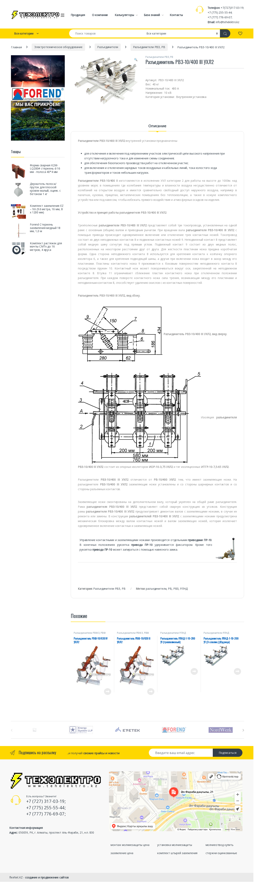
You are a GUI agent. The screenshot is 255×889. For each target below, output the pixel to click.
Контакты (176, 15)
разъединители (156, 588)
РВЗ (176, 588)
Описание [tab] (157, 126)
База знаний (152, 15)
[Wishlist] (240, 33)
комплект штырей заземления (177, 853)
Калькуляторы (124, 15)
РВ (170, 588)
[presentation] (243, 730)
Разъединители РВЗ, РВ (149, 47)
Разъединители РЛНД (173, 633)
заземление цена (122, 853)
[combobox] (106, 33)
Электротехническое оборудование (58, 47)
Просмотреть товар (102, 691)
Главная (16, 47)
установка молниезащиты (174, 845)
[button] (135, 59)
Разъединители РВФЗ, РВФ (90, 633)
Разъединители (107, 47)
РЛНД (183, 588)
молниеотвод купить (219, 845)
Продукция (78, 15)
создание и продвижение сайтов (47, 877)
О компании (100, 15)
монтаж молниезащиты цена (130, 845)
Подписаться (227, 753)
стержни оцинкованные (221, 853)
